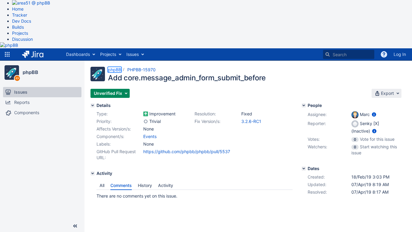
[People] (304, 105)
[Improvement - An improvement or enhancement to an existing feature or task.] (145, 113)
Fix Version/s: (207, 121)
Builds (18, 27)
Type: (102, 113)
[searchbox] (348, 54)
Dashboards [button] (78, 54)
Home (18, 8)
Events (150, 136)
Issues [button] (132, 54)
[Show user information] (374, 114)
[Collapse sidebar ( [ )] (75, 225)
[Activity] (92, 173)
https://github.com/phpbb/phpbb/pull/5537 (186, 151)
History (145, 185)
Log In (400, 54)
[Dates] (304, 168)
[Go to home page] (37, 54)
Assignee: (317, 114)
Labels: (104, 144)
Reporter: (317, 123)
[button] (7, 54)
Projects (20, 33)
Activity (165, 185)
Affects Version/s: (114, 128)
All (102, 185)
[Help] (384, 54)
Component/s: (110, 136)
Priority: (104, 121)
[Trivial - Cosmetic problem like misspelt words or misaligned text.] (145, 121)
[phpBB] (12, 72)
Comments (121, 185)
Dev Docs (21, 21)
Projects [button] (108, 54)
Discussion (22, 39)
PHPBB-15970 (141, 69)
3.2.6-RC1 (251, 121)
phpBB (30, 72)
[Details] (92, 105)
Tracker (19, 15)
